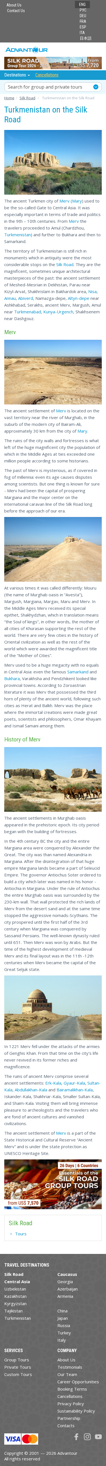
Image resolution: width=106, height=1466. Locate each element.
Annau (10, 298)
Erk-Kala (52, 1083)
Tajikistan (13, 1311)
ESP (83, 27)
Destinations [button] (15, 75)
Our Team (67, 1374)
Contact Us (16, 10)
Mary (77, 201)
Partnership (68, 1418)
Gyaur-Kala (74, 1083)
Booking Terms (72, 1389)
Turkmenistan (17, 234)
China (62, 1311)
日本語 (86, 38)
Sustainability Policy (76, 1411)
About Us (14, 5)
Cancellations (47, 75)
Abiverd (25, 298)
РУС (83, 10)
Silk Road (64, 264)
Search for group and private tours (45, 87)
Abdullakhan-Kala (31, 1089)
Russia (63, 1325)
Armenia (65, 1296)
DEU (83, 16)
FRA (83, 21)
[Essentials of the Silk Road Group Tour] (53, 1184)
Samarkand (77, 671)
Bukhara (12, 678)
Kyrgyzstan (15, 1303)
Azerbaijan (67, 1289)
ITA (82, 32)
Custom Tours (18, 1374)
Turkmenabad (27, 311)
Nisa (92, 291)
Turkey (64, 1332)
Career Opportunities (78, 1381)
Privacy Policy (70, 1403)
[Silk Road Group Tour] (53, 56)
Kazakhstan (15, 1296)
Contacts (66, 1425)
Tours (21, 1233)
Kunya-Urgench (58, 311)
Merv (64, 201)
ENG (82, 4)
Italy (61, 1340)
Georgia (65, 1281)
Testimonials (69, 1367)
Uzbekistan (15, 1289)
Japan (62, 1318)
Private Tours (17, 1367)
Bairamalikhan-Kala (75, 1089)
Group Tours (16, 1359)
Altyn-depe (78, 298)
